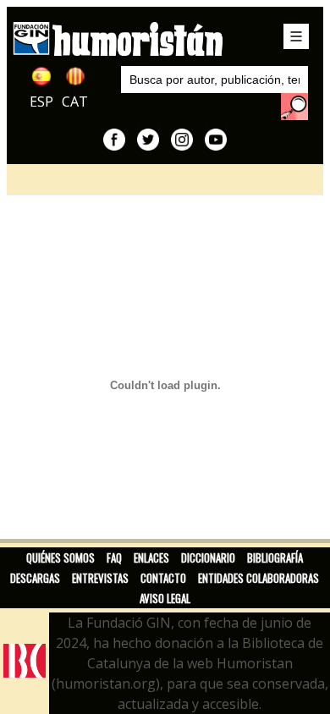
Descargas (35, 577)
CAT (75, 101)
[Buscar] (294, 106)
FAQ (114, 557)
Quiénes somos (60, 557)
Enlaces (151, 557)
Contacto (163, 577)
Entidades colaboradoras (258, 577)
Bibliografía (275, 557)
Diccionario (208, 557)
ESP (41, 101)
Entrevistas (100, 577)
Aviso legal (165, 598)
